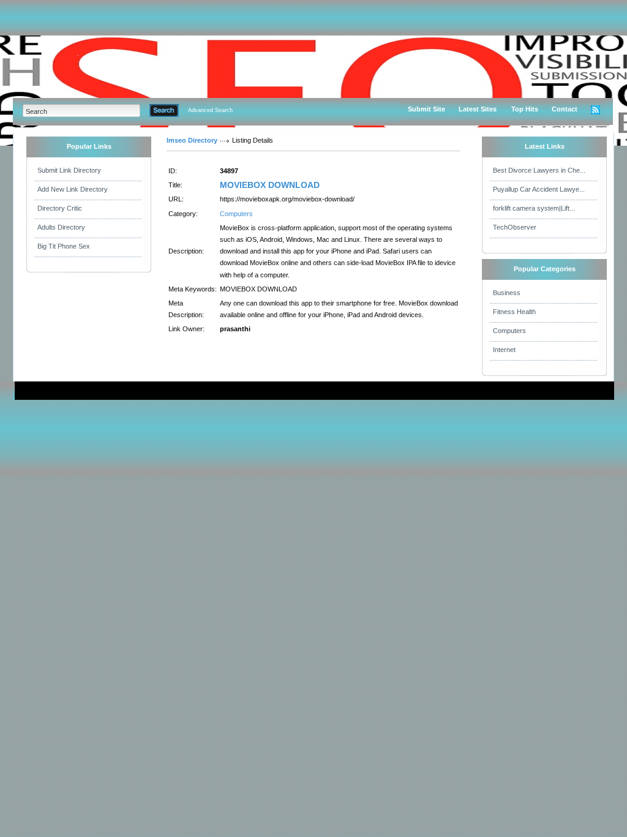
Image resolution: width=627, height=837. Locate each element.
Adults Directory (61, 227)
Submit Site (426, 109)
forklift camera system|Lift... (534, 208)
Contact (564, 109)
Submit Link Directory (69, 170)
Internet (504, 349)
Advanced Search (210, 110)
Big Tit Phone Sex (63, 246)
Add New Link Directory (72, 189)
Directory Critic (59, 208)
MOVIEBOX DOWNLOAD (270, 185)
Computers (236, 213)
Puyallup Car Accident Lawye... (539, 189)
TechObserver (514, 227)
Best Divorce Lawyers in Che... (539, 170)
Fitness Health (514, 311)
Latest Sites (478, 109)
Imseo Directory (192, 140)
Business (506, 292)
